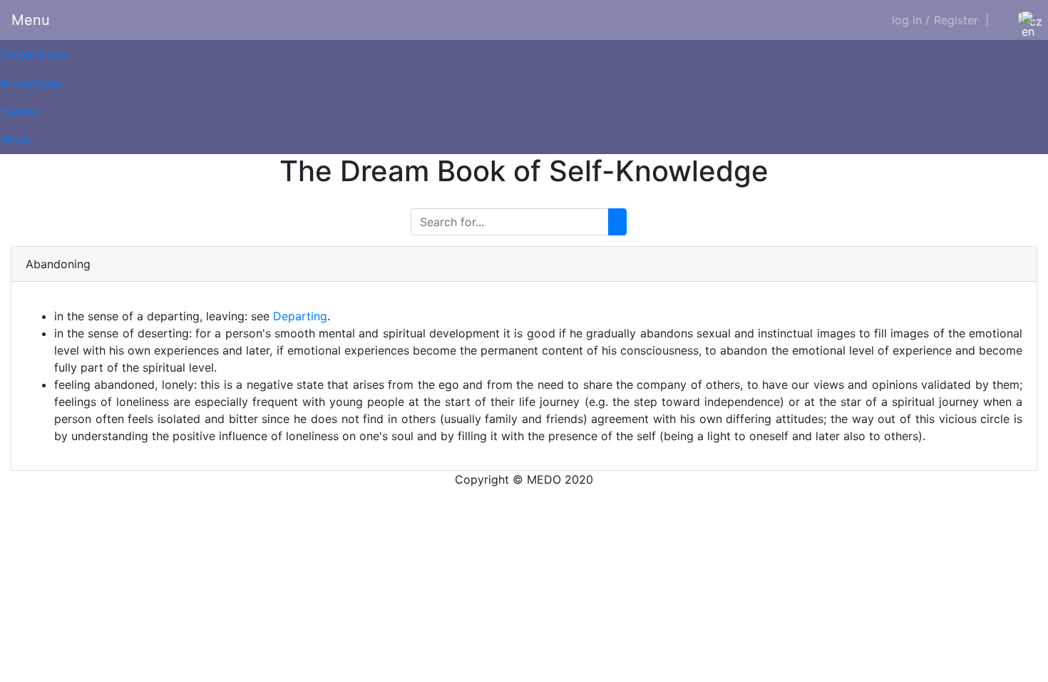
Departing (300, 316)
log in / (911, 20)
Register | (961, 20)
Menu (30, 20)
